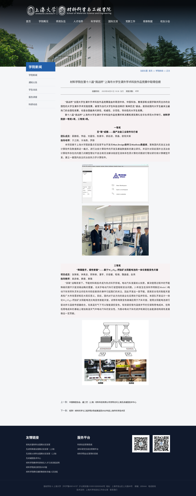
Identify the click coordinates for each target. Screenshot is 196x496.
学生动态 (33, 89)
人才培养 (78, 21)
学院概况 (43, 21)
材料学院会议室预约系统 (87, 453)
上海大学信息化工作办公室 (98, 489)
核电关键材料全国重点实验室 (38, 444)
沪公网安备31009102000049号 (92, 486)
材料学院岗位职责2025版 (36, 467)
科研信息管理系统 (84, 444)
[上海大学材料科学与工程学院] (73, 11)
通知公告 (33, 82)
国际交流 (113, 21)
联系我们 (114, 489)
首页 (28, 21)
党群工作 (130, 21)
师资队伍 (61, 21)
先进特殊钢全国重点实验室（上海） (41, 449)
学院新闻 (33, 75)
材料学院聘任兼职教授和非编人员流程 (42, 471)
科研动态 (33, 104)
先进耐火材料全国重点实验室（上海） (42, 453)
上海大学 (57, 486)
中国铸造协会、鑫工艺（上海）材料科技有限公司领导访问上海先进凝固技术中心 (102, 402)
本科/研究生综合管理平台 (87, 449)
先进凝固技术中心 (33, 458)
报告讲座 (33, 97)
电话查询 (152, 486)
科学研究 (95, 21)
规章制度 (148, 21)
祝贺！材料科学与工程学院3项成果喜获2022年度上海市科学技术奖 (97, 410)
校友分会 (165, 21)
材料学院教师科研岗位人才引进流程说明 (43, 462)
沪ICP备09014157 (70, 486)
